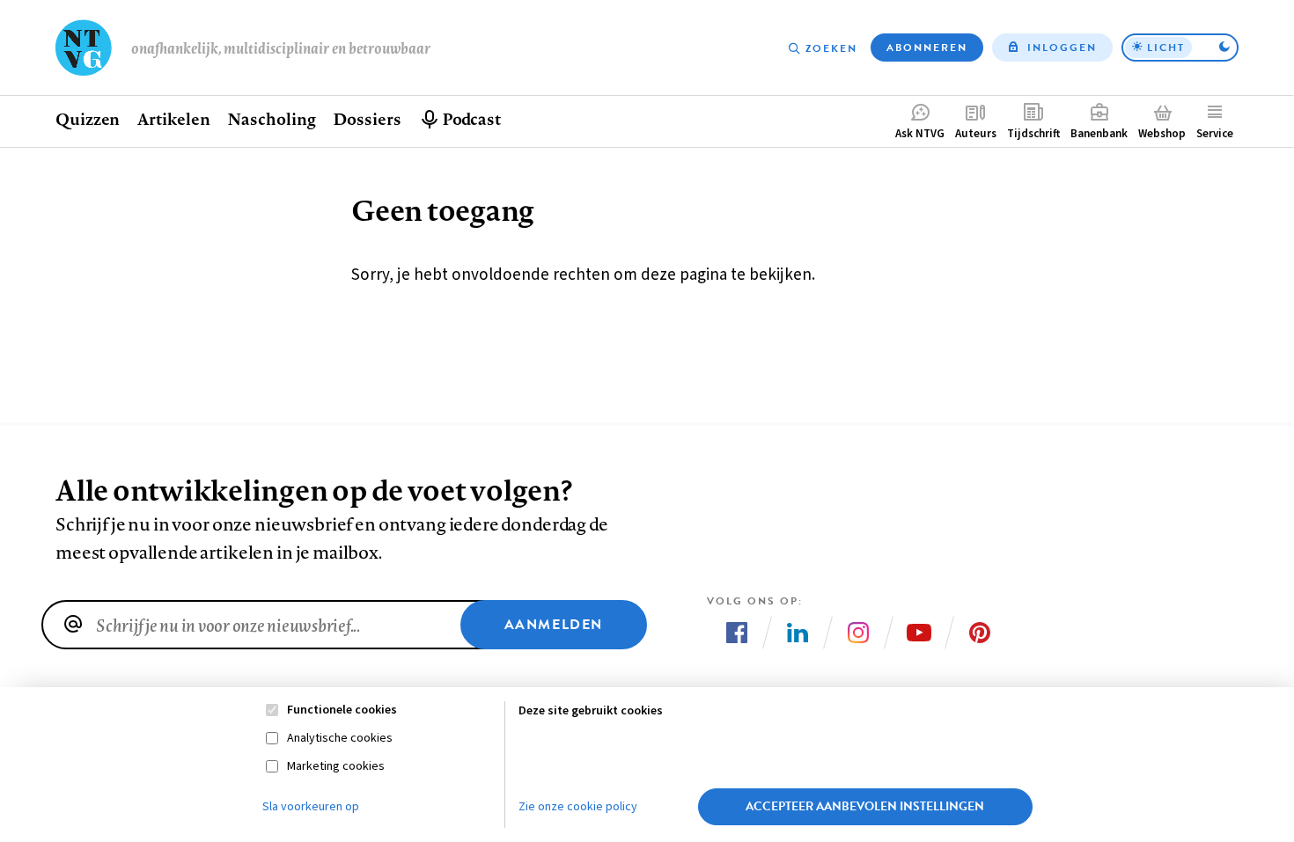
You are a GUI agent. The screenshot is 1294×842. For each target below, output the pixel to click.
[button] (1180, 47)
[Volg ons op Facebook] (737, 633)
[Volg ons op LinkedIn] (797, 633)
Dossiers (367, 118)
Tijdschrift (1033, 134)
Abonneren (926, 47)
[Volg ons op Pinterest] (980, 633)
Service (1214, 134)
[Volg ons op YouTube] (919, 633)
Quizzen (87, 118)
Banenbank (1099, 134)
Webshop (1162, 134)
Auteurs (975, 134)
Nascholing (271, 118)
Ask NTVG (920, 134)
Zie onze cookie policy (577, 807)
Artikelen (173, 118)
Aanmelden (553, 624)
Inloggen (1062, 47)
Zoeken (831, 48)
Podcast (471, 118)
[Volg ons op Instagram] (858, 633)
